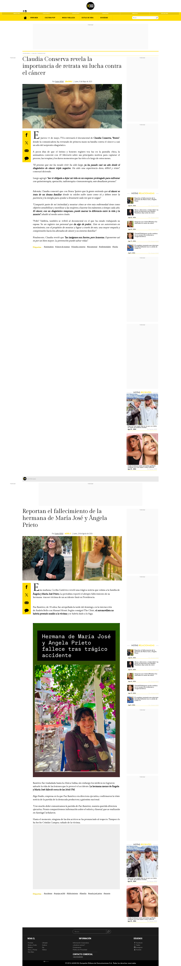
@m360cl (68, 81)
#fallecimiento (72, 894)
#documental (92, 247)
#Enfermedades (105, 247)
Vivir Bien (26, 53)
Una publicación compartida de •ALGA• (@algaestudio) (61, 862)
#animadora (49, 247)
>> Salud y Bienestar (37, 53)
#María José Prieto (95, 894)
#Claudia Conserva (78, 247)
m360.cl (68, 534)
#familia (83, 894)
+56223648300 (78, 957)
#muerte (107, 894)
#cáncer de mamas (62, 247)
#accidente (48, 894)
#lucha (115, 247)
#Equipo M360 (59, 894)
